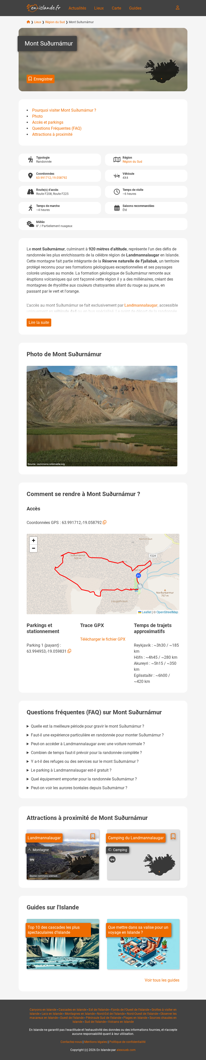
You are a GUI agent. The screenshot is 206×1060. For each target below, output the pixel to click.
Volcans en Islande (121, 1022)
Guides (135, 8)
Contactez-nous (71, 1042)
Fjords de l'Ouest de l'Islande (130, 1009)
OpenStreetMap (167, 612)
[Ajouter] (92, 836)
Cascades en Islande (72, 1009)
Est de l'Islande (99, 1009)
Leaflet (146, 612)
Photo (37, 116)
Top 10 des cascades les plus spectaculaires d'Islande (54, 930)
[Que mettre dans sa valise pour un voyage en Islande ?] (143, 944)
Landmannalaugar (141, 305)
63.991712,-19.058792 (51, 178)
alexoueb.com (126, 1050)
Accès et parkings (47, 122)
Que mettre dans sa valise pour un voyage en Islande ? (138, 930)
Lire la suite (39, 322)
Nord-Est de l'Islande (111, 1013)
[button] (140, 586)
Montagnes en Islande (80, 1013)
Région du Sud (55, 22)
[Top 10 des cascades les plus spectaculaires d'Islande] (63, 944)
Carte (116, 8)
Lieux (99, 8)
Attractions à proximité (52, 134)
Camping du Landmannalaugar (136, 837)
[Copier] (104, 522)
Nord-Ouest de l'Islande (142, 1013)
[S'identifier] (177, 8)
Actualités (77, 8)
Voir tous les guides (162, 980)
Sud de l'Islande (95, 1022)
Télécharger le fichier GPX (102, 639)
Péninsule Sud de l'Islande (103, 1018)
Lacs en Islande (52, 1013)
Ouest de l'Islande (72, 1018)
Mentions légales (95, 1042)
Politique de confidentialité (127, 1042)
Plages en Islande (135, 1018)
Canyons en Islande (43, 1009)
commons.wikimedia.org (51, 464)
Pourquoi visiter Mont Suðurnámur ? (64, 110)
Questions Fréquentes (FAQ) (57, 128)
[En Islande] (44, 8)
